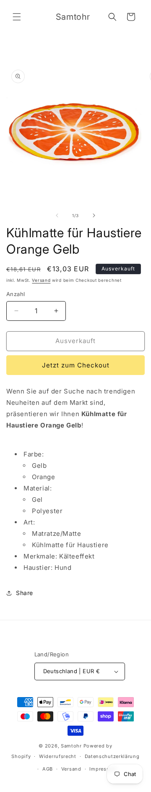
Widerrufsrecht (57, 756)
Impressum (103, 769)
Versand (41, 280)
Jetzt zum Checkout (75, 365)
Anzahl (15, 294)
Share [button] (24, 592)
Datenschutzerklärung (112, 756)
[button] (17, 17)
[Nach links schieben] (57, 215)
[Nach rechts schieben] (94, 215)
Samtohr (71, 746)
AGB (47, 769)
